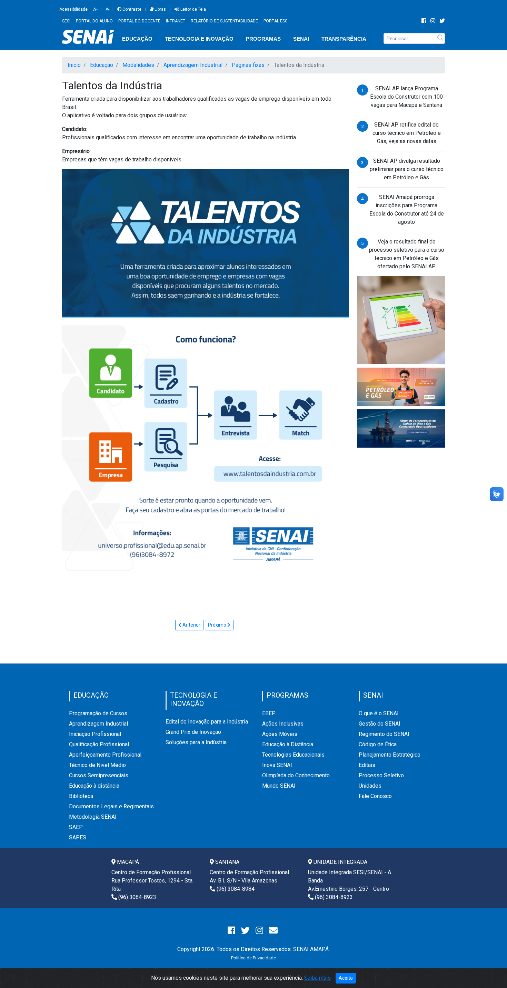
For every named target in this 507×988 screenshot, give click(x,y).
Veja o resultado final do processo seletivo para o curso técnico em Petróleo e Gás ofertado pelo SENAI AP (406, 254)
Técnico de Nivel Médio (97, 765)
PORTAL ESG (276, 21)
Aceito (346, 978)
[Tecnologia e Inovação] (401, 320)
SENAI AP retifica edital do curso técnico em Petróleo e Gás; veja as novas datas (406, 132)
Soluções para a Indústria (196, 742)
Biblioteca (81, 796)
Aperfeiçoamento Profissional (105, 754)
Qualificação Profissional (99, 744)
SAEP (76, 827)
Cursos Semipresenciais (98, 775)
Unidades (370, 785)
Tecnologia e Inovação (199, 39)
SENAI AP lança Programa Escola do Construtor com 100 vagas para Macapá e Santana (406, 96)
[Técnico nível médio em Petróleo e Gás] (401, 386)
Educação (137, 39)
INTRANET (175, 21)
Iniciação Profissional (95, 734)
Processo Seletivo (381, 775)
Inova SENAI (277, 765)
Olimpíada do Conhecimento (296, 775)
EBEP (269, 713)
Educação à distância (94, 785)
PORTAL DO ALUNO (94, 21)
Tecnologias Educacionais (293, 754)
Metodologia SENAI (93, 817)
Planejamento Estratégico (389, 754)
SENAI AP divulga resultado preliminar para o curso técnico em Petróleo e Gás (407, 169)
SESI (66, 21)
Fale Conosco (375, 796)
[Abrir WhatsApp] (489, 970)
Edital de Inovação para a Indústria (207, 721)
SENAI (301, 39)
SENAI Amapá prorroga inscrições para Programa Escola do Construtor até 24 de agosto (406, 209)
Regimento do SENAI (384, 734)
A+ (95, 9)
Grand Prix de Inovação (193, 732)
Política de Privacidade (253, 957)
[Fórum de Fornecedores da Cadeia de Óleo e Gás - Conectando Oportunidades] (401, 428)
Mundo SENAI (279, 785)
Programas (263, 39)
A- (107, 9)
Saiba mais (317, 978)
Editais (367, 765)
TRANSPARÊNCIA (343, 39)
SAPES (77, 837)
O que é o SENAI (379, 713)
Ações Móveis (279, 734)
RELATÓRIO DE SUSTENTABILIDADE (224, 21)
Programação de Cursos (98, 713)
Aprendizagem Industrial (98, 723)
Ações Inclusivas (283, 723)
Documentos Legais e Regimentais (111, 806)
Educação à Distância (287, 744)
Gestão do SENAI (379, 723)
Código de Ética (378, 744)
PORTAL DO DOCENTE (139, 21)
